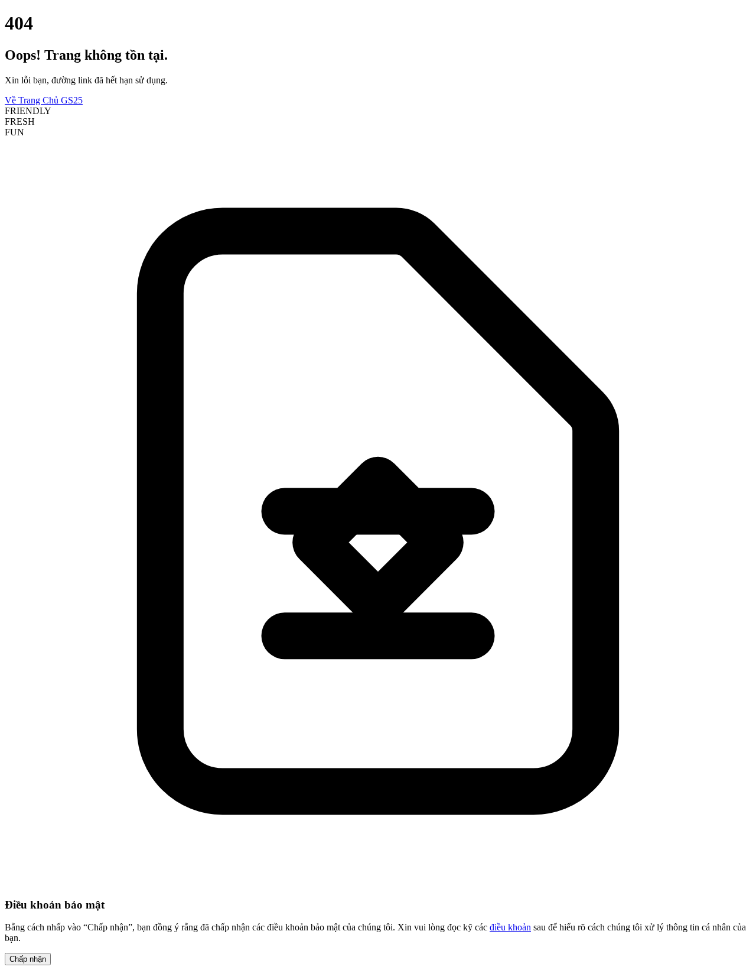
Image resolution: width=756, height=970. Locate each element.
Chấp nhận (27, 959)
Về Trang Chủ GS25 (44, 100)
